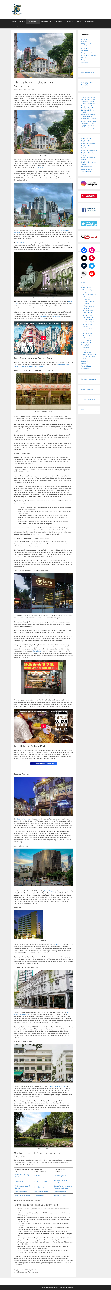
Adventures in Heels (87, 72)
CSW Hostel (19, 1181)
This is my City (32, 21)
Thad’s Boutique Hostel (57, 1086)
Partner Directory (90, 21)
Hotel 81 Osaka (39, 1195)
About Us (85, 350)
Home (14, 21)
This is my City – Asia (88, 143)
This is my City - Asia (30, 1269)
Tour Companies (86, 166)
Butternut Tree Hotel (23, 819)
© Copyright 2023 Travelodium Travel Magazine (87, 85)
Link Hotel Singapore (41, 1191)
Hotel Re (58, 944)
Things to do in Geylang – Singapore (26, 1271)
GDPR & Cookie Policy (88, 399)
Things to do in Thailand (89, 53)
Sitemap (79, 21)
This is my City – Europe (89, 150)
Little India (39, 167)
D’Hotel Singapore (60, 1191)
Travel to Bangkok (87, 389)
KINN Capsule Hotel (21, 1191)
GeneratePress (69, 1287)
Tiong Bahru (37, 651)
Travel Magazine (86, 169)
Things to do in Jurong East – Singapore (27, 1272)
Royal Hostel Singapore (22, 1195)
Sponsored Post (46, 21)
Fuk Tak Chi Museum (24, 243)
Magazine (22, 21)
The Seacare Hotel (60, 1195)
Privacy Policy (58, 21)
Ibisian (83, 410)
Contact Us (70, 21)
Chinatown (43, 316)
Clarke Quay (56, 316)
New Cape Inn (39, 1187)
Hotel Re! (37, 1176)
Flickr (53, 297)
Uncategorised (86, 171)
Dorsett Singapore (50, 891)
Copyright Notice (87, 347)
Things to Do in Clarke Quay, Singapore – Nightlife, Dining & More (88, 117)
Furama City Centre (40, 1181)
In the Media (16, 26)
